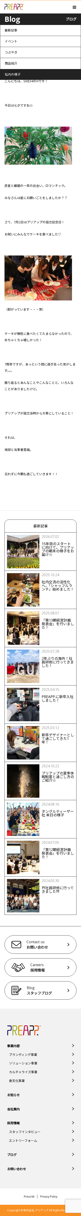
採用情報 (13, 1123)
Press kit (29, 1196)
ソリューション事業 (23, 1063)
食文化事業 (17, 1081)
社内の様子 (12, 74)
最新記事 (11, 30)
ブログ (12, 1155)
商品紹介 (11, 63)
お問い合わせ (16, 1169)
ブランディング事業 (23, 1055)
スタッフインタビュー (24, 1132)
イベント (11, 41)
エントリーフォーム (23, 1140)
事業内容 (13, 1046)
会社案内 (13, 1109)
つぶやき (11, 52)
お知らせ (13, 1095)
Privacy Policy (48, 1196)
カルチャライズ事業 (23, 1072)
